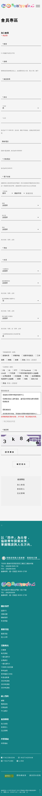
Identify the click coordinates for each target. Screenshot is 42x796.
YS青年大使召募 (7, 667)
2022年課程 (5, 681)
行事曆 (3, 650)
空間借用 (4, 707)
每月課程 (4, 653)
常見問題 (4, 621)
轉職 (9, 360)
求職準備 (16, 355)
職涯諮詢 (4, 704)
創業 (16, 360)
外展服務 (18, 376)
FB (4, 370)
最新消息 (4, 634)
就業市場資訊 (28, 355)
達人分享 (4, 637)
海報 (26, 379)
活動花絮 (4, 614)
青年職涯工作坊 (6, 674)
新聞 (18, 379)
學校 (26, 376)
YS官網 (12, 373)
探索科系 (6, 355)
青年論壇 (4, 670)
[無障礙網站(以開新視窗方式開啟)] (9, 776)
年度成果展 (5, 677)
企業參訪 (4, 660)
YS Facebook (26, 370)
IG (9, 370)
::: (0, 1)
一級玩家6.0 (5, 657)
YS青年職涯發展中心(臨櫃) (28, 373)
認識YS (4, 610)
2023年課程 (5, 684)
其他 (23, 360)
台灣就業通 (7, 376)
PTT (15, 370)
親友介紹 (34, 379)
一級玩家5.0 (5, 664)
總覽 (2, 700)
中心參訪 (4, 711)
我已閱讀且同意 (9, 421)
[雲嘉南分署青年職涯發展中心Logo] (18, 6)
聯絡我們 (4, 617)
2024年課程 (5, 688)
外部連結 (4, 743)
